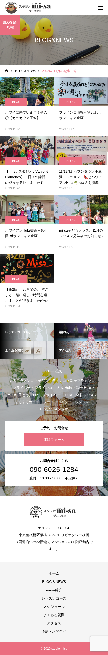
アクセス (54, 623)
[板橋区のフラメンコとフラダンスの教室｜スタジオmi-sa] (29, 7)
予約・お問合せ (54, 631)
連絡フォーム (54, 440)
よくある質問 (54, 615)
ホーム (54, 573)
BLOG (16, 102)
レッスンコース (54, 598)
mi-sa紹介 (54, 590)
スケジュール (54, 607)
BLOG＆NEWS (54, 582)
